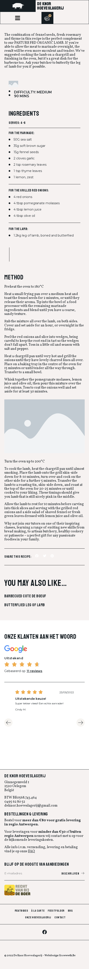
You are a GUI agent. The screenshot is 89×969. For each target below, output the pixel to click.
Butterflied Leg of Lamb (24, 605)
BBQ (70, 910)
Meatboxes (21, 910)
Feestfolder (56, 910)
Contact (59, 917)
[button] (17, 18)
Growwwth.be (67, 955)
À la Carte (37, 910)
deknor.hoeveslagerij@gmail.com (30, 805)
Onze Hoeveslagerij (38, 917)
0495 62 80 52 (14, 801)
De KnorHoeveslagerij (50, 6)
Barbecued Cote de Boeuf (25, 596)
